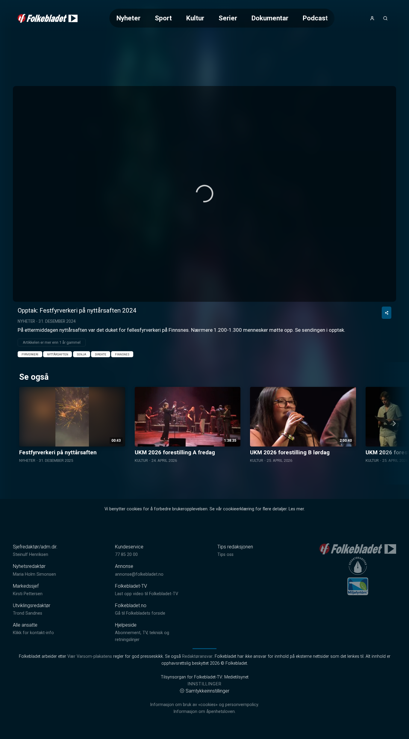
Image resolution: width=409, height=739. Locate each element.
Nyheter (128, 18)
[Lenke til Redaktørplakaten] (358, 566)
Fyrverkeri (30, 354)
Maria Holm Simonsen (34, 574)
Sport (163, 18)
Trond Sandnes (27, 613)
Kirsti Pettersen (28, 593)
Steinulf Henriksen (30, 554)
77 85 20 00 (126, 554)
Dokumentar (270, 18)
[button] (204, 193)
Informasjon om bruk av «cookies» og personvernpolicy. (204, 704)
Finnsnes (122, 354)
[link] (48, 18)
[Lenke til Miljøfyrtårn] (358, 586)
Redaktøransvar (197, 656)
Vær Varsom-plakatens (89, 656)
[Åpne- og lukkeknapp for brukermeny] (372, 18)
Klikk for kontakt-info (33, 632)
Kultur (195, 18)
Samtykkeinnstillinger (207, 691)
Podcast (315, 18)
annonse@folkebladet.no (139, 574)
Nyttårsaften (57, 354)
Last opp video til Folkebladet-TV (146, 593)
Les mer (296, 509)
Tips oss (225, 554)
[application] (204, 194)
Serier (228, 18)
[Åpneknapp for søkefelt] (385, 18)
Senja (81, 354)
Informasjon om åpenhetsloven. (204, 711)
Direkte (100, 354)
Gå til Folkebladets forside (140, 613)
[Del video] (386, 313)
